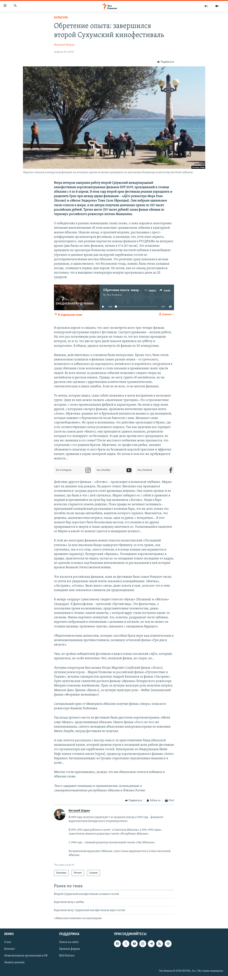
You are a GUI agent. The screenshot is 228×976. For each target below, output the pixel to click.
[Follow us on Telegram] (151, 943)
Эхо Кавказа (114, 294)
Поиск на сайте (69, 942)
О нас (7, 942)
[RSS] (159, 943)
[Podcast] (168, 943)
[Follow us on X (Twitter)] (125, 943)
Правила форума (69, 949)
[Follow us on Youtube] (134, 943)
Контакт (9, 949)
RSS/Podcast (66, 955)
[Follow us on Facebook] (117, 943)
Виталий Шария (64, 44)
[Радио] (206, 6)
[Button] (165, 62)
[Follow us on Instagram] (142, 943)
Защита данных (14, 962)
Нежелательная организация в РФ (26, 955)
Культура (61, 17)
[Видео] (217, 6)
